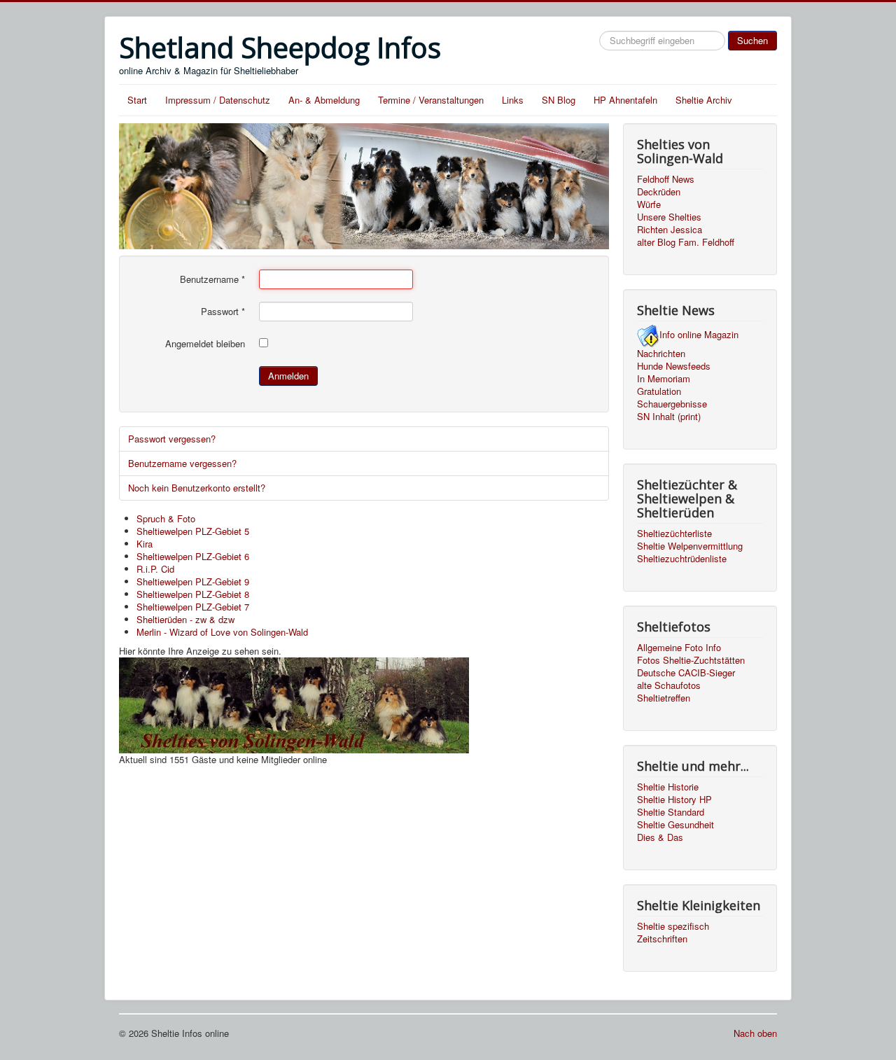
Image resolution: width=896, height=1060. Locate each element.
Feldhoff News (665, 179)
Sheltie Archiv (704, 99)
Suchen (752, 40)
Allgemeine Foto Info (679, 647)
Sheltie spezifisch (673, 926)
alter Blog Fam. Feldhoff (685, 242)
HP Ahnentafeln (625, 99)
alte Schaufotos (669, 685)
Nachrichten (661, 353)
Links (513, 99)
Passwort (223, 311)
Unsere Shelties (669, 217)
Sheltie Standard (670, 812)
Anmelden (288, 375)
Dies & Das (660, 837)
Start (137, 99)
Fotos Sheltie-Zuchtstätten (691, 660)
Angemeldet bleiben (205, 343)
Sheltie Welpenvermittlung (690, 546)
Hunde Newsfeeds (673, 366)
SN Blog (558, 99)
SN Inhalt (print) (669, 416)
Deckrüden (658, 192)
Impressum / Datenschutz (217, 99)
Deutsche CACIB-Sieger (686, 673)
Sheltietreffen (663, 698)
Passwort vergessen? (172, 438)
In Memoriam (663, 378)
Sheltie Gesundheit (675, 824)
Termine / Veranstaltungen (431, 99)
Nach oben (755, 1033)
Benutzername (212, 279)
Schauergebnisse (672, 404)
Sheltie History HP (674, 799)
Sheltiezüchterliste (674, 533)
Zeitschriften (662, 939)
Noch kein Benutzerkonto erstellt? (196, 487)
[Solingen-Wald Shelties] (294, 703)
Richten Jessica (669, 229)
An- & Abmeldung (324, 99)
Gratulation (659, 391)
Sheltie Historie (668, 787)
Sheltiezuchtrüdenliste (682, 558)
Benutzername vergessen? (182, 463)
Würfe (649, 204)
